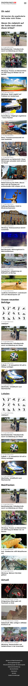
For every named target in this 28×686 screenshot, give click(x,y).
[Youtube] (18, 655)
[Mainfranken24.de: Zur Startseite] (8, 3)
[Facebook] (9, 655)
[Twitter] (14, 655)
